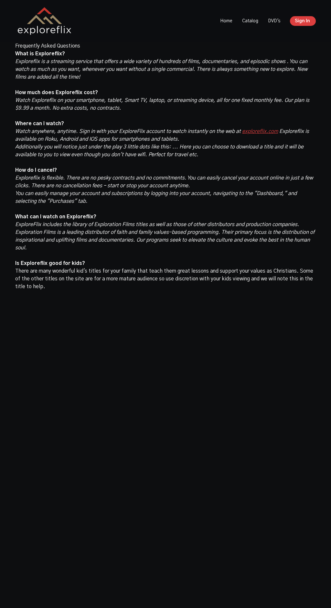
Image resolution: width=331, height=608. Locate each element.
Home (226, 21)
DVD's (274, 21)
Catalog (250, 21)
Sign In (302, 21)
